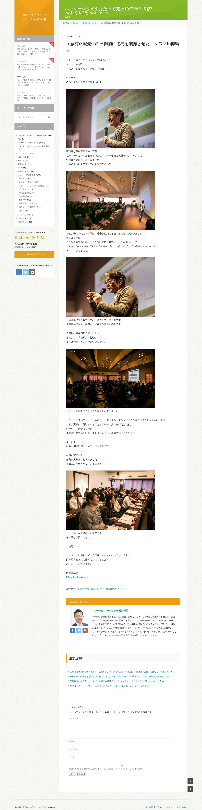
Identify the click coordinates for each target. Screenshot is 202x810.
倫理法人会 (23, 178)
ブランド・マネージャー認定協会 (32, 185)
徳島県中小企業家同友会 (28, 207)
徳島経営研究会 (25, 192)
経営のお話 (21, 164)
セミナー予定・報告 (25, 153)
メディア (21, 160)
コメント (73, 718)
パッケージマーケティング (28, 142)
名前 (71, 741)
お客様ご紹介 (22, 171)
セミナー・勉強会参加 (26, 174)
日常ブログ (21, 222)
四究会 (21, 210)
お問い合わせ (182, 807)
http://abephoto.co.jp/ (77, 577)
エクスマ (22, 199)
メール (72, 749)
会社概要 (149, 807)
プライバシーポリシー (165, 807)
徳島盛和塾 (23, 196)
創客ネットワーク (26, 203)
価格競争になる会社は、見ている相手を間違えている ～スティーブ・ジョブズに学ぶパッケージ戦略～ (34, 81)
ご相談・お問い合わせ (34, 254)
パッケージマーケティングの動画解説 (34, 146)
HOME (65, 23)
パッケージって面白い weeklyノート (32, 135)
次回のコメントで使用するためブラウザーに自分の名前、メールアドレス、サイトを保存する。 (107, 768)
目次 (19, 139)
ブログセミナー (25, 189)
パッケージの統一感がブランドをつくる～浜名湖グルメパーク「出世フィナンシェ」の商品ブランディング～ (34, 65)
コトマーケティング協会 (28, 182)
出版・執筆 (21, 157)
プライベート (22, 218)
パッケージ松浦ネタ (25, 215)
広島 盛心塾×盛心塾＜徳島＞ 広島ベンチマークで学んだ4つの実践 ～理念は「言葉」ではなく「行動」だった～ (33, 50)
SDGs (19, 167)
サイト (72, 757)
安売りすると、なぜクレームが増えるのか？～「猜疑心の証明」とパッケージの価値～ (34, 96)
